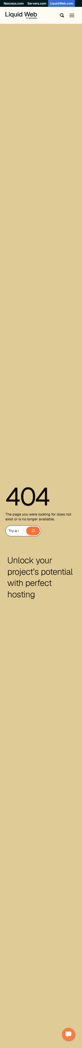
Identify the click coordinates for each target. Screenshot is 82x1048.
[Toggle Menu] (72, 15)
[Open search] (61, 15)
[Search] (33, 531)
